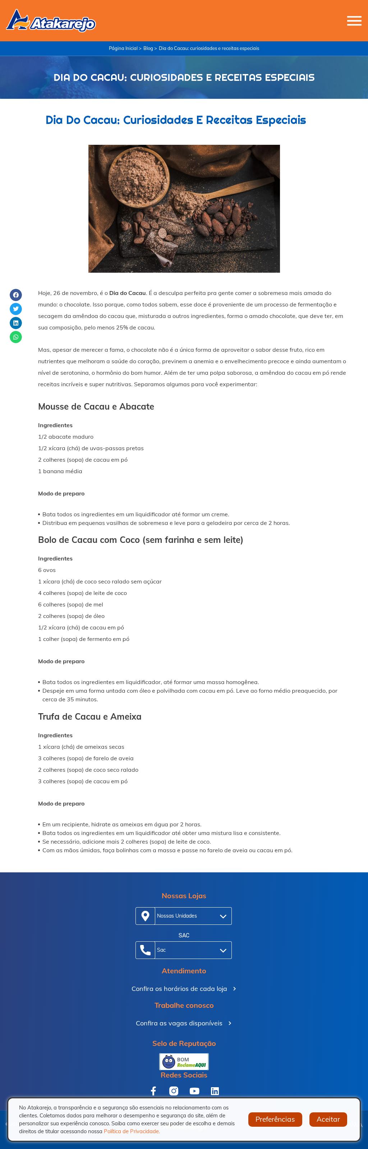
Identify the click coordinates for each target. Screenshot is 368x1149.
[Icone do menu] (354, 21)
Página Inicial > (125, 48)
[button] (16, 295)
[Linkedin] (214, 1090)
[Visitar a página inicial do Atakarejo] (51, 20)
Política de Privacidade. (132, 1131)
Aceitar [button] (328, 1119)
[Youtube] (194, 1090)
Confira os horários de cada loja (179, 988)
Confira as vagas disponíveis (179, 1023)
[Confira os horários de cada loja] (235, 989)
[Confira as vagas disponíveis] (230, 1023)
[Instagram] (173, 1090)
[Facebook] (153, 1090)
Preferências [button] (275, 1119)
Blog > (150, 48)
